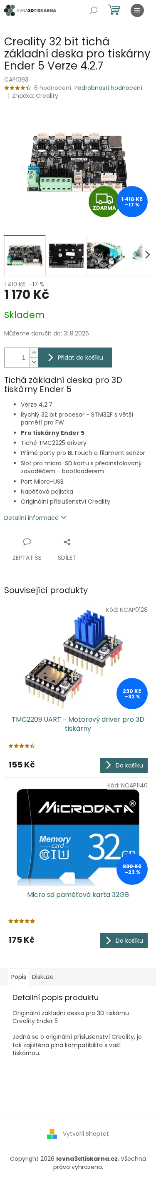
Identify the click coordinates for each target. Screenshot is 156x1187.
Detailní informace (31, 518)
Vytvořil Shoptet (86, 1134)
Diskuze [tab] (43, 977)
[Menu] (137, 10)
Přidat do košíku (80, 357)
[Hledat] (93, 10)
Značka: (35, 96)
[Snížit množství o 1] (34, 362)
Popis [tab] (18, 977)
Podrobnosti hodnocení (108, 88)
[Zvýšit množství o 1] (34, 353)
